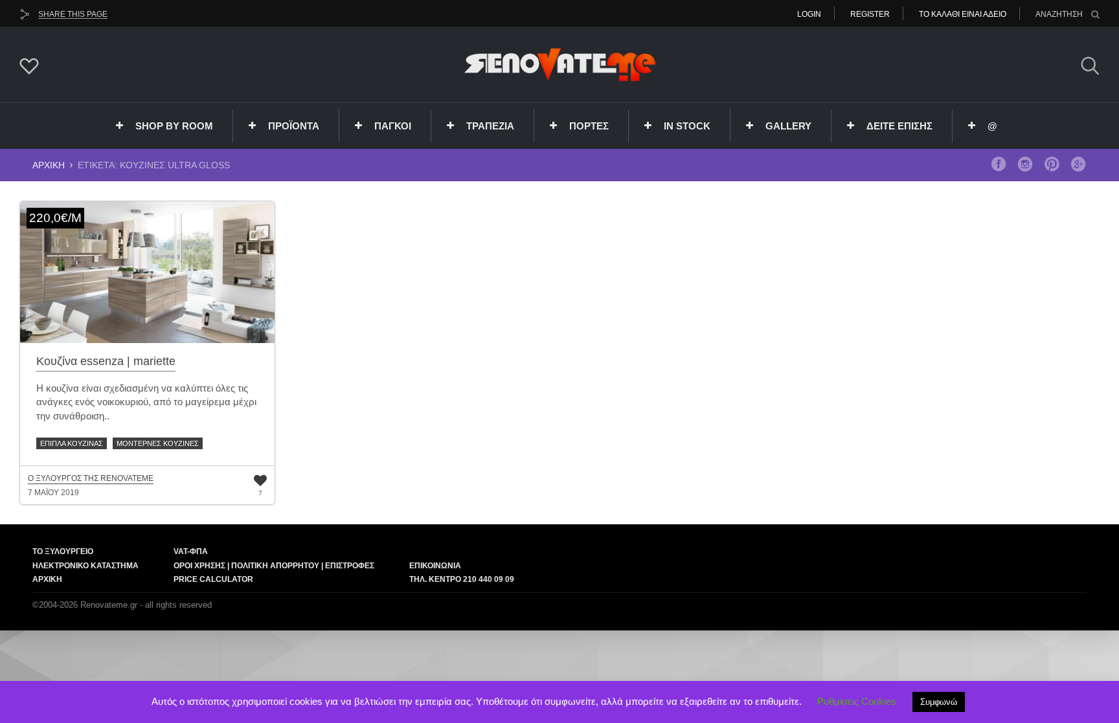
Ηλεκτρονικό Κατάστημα (85, 565)
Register (870, 14)
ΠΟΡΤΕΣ (589, 125)
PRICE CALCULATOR (213, 579)
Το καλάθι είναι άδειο (962, 14)
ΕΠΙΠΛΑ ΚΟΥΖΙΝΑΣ (71, 443)
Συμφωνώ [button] (938, 702)
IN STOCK (687, 125)
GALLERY (788, 125)
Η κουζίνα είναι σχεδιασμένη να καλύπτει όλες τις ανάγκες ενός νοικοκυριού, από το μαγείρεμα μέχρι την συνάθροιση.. (146, 402)
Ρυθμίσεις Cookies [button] (856, 701)
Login (809, 14)
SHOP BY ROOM (174, 125)
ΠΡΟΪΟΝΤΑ (293, 125)
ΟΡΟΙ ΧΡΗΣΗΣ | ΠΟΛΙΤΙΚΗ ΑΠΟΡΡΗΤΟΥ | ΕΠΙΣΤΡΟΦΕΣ (274, 565)
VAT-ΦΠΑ (191, 551)
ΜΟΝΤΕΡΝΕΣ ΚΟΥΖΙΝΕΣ (158, 443)
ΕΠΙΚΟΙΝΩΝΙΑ (435, 565)
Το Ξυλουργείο (62, 551)
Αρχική (48, 165)
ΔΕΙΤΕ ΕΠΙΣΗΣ (899, 125)
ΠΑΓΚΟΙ (392, 125)
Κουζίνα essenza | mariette (105, 361)
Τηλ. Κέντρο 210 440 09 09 (461, 579)
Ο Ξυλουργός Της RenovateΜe (90, 478)
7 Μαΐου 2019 (53, 492)
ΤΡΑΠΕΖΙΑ (490, 125)
